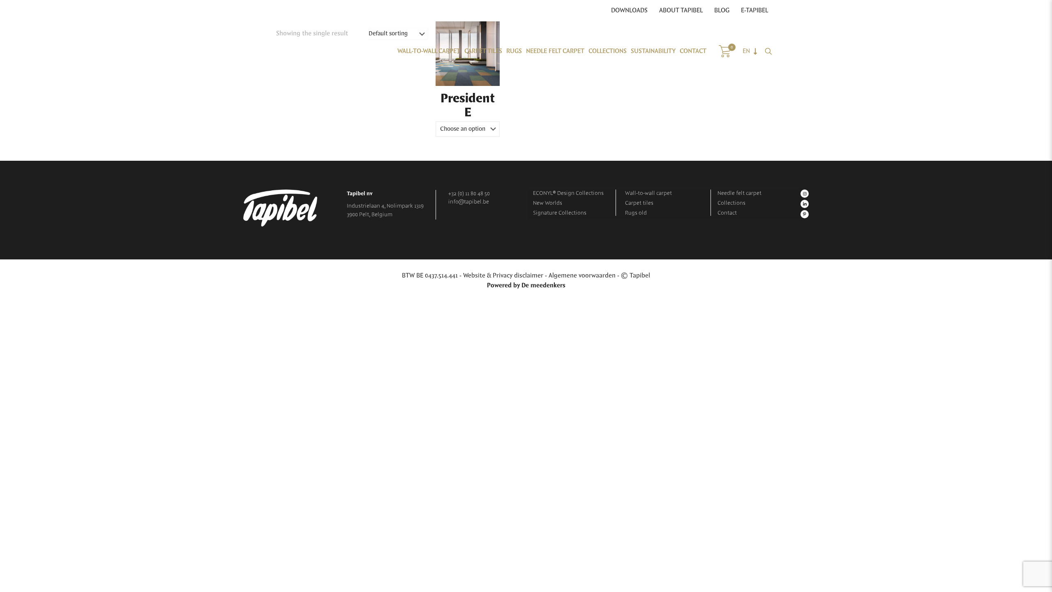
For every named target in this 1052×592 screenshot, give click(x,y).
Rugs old (636, 213)
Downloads (629, 10)
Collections (731, 203)
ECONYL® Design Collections (568, 193)
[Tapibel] (300, 51)
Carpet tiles (639, 203)
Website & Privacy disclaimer (503, 275)
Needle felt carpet (739, 193)
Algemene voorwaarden (582, 275)
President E (468, 105)
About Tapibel (681, 10)
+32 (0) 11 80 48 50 (469, 193)
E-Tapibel (754, 10)
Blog (721, 10)
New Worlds (547, 203)
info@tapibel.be (468, 202)
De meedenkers (543, 285)
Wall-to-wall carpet (648, 193)
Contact (727, 213)
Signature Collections (559, 213)
